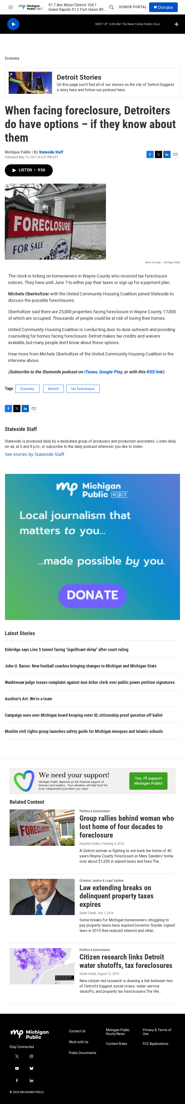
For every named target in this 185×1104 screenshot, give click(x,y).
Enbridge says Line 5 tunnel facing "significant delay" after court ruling (66, 649)
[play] (13, 24)
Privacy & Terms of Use (157, 1032)
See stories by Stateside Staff (34, 454)
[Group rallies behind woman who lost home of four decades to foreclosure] (42, 827)
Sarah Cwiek (87, 913)
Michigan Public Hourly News (118, 1032)
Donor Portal (133, 7)
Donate (165, 7)
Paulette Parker (89, 844)
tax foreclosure (83, 389)
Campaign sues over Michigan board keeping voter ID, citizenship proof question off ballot (84, 715)
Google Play (110, 371)
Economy (12, 58)
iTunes (90, 371)
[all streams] (178, 24)
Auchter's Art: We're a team (28, 698)
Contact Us (77, 1031)
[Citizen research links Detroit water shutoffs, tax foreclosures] (42, 966)
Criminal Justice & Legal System (101, 880)
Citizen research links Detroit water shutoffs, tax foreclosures (125, 961)
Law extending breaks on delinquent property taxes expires (116, 896)
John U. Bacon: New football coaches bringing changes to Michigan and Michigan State (81, 665)
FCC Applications (155, 1044)
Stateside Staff (51, 152)
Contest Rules (116, 1044)
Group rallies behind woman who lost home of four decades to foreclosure (126, 826)
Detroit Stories (79, 77)
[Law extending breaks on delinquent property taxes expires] (42, 897)
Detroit (53, 389)
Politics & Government (94, 811)
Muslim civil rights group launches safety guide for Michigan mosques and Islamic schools (84, 731)
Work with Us (78, 1042)
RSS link (154, 371)
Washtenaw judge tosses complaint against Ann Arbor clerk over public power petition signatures (90, 682)
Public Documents (82, 1053)
